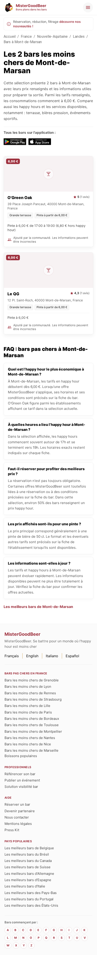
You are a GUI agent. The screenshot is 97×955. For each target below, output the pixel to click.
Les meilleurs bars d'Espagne (28, 880)
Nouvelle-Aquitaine (52, 36)
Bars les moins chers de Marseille (31, 750)
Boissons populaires (21, 756)
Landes (79, 36)
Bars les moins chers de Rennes (30, 693)
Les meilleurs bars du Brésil (27, 854)
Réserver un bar (17, 804)
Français (12, 656)
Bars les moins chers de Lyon (28, 686)
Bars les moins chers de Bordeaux (32, 718)
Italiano (52, 656)
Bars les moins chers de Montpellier (33, 731)
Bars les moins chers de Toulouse (32, 725)
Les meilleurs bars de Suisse (28, 867)
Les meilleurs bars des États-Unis (31, 905)
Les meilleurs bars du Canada (28, 861)
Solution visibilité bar (21, 786)
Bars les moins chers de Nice (28, 744)
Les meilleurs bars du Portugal (29, 899)
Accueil (10, 36)
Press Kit (12, 830)
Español (72, 656)
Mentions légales (18, 823)
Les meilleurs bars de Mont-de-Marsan (38, 606)
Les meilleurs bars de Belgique (29, 848)
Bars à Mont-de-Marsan (23, 42)
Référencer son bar (20, 774)
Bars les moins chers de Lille (27, 706)
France (26, 36)
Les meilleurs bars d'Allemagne (29, 873)
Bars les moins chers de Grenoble (32, 680)
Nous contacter (17, 817)
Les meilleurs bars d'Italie (25, 886)
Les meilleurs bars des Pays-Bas (31, 893)
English (32, 656)
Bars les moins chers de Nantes (30, 738)
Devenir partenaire (20, 811)
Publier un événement (22, 780)
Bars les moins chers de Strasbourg (33, 699)
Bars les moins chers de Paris (28, 712)
